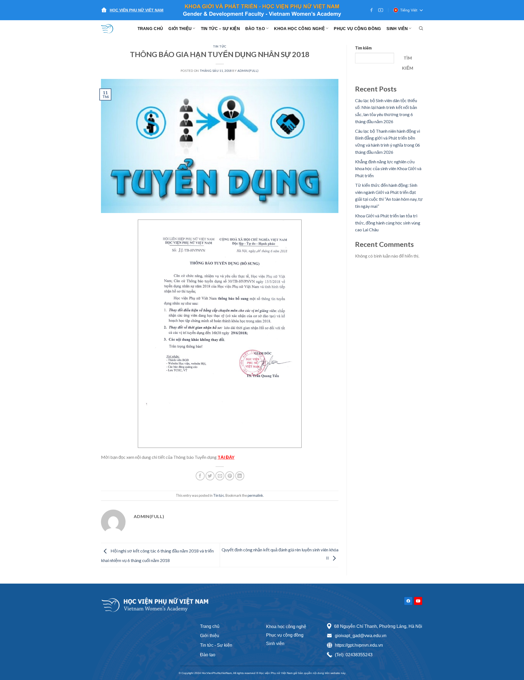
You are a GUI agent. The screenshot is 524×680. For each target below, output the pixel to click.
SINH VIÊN (397, 28)
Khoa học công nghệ (286, 626)
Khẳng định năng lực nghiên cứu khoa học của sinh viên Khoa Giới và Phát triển (388, 168)
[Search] (421, 28)
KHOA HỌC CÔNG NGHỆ (299, 28)
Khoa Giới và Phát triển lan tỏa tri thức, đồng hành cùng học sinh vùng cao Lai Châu (387, 222)
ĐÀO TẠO (255, 28)
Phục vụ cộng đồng (284, 635)
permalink (255, 495)
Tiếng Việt (408, 10)
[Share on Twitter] (210, 475)
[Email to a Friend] (219, 475)
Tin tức (220, 46)
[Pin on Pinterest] (229, 475)
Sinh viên (275, 643)
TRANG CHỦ (150, 28)
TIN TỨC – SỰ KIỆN (220, 28)
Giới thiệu (209, 635)
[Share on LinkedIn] (239, 475)
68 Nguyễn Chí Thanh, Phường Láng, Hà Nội (378, 626)
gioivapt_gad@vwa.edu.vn (360, 635)
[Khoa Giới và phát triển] (110, 28)
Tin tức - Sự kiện (216, 645)
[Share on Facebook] (200, 475)
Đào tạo (207, 654)
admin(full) (248, 70)
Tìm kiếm (363, 48)
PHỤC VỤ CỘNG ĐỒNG (357, 28)
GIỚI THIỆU (180, 28)
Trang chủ (209, 626)
